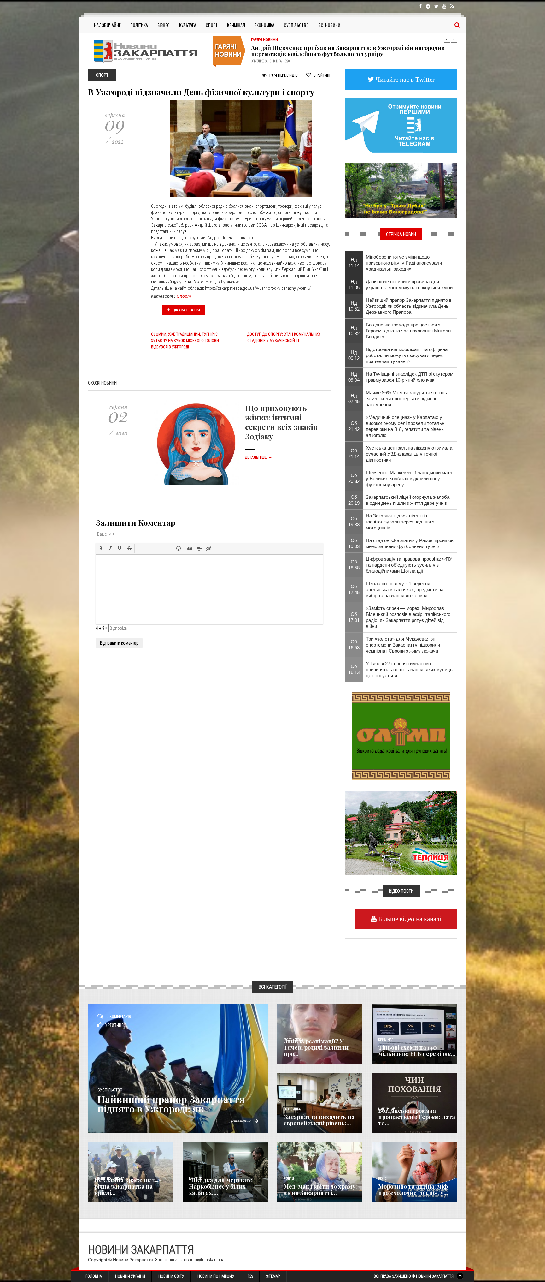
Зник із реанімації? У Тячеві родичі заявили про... (316, 1047)
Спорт (212, 24)
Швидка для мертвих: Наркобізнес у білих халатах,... (221, 1186)
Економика (292, 1109)
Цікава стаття (186, 310)
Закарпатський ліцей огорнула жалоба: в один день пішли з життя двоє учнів (408, 500)
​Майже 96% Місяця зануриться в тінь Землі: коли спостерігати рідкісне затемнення (406, 398)
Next (454, 39)
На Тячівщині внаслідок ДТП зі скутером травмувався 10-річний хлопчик (409, 377)
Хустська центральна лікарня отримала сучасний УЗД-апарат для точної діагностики (409, 453)
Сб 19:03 (354, 543)
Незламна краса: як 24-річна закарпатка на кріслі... (127, 1186)
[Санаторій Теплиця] (401, 832)
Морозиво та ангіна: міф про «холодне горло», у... (413, 1189)
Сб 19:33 (354, 521)
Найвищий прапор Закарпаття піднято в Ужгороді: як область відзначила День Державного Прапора (409, 306)
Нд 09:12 (354, 355)
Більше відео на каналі (409, 918)
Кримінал (236, 24)
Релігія (289, 1178)
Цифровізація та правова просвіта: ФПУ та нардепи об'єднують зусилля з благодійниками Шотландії (409, 565)
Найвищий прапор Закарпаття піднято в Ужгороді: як (171, 1104)
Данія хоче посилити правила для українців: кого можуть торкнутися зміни (409, 284)
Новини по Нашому (215, 1276)
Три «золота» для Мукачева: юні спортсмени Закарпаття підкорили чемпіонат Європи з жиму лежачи (403, 644)
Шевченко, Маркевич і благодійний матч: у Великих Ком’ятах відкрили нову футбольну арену (410, 478)
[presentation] (101, 548)
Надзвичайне (107, 24)
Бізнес (163, 24)
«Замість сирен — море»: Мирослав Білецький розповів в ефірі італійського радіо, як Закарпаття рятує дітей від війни (408, 617)
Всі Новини (329, 24)
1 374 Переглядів (283, 75)
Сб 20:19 (354, 500)
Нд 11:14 (354, 262)
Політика (139, 24)
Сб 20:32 (354, 478)
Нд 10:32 (354, 330)
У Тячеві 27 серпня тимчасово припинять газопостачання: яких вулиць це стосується (409, 669)
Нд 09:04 (354, 377)
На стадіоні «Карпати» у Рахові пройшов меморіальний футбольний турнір (410, 543)
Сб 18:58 (354, 564)
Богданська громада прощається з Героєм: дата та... (416, 1117)
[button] (101, 548)
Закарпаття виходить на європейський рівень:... (319, 1120)
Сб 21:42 (354, 426)
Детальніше (258, 457)
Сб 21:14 (354, 453)
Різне (382, 1178)
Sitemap (273, 1276)
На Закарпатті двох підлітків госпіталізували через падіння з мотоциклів (400, 521)
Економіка (264, 24)
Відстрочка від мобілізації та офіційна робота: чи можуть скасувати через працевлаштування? (407, 355)
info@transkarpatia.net (210, 1259)
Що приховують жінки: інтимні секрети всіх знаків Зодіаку (281, 422)
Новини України (130, 1276)
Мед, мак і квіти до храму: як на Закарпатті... (320, 1189)
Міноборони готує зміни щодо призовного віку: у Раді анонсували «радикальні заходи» (404, 262)
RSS (250, 1276)
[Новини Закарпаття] (149, 51)
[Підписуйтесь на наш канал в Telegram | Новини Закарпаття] (401, 125)
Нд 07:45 (354, 398)
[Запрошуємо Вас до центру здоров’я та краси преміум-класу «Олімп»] (401, 735)
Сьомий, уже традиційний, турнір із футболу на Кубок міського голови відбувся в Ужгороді (185, 340)
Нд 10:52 (354, 306)
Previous (447, 39)
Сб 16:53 (354, 644)
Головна (93, 1276)
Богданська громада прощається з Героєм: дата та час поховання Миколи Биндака (408, 330)
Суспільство (296, 24)
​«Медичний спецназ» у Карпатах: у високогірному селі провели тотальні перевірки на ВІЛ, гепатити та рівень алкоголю (405, 426)
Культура (187, 24)
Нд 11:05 (354, 284)
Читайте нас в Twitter (404, 79)
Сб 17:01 (354, 617)
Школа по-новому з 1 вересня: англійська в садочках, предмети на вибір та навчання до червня (404, 589)
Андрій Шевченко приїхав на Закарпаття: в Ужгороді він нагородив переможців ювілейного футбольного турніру (348, 51)
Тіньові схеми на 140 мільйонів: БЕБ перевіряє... (416, 1051)
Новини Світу (171, 1276)
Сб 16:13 (354, 669)
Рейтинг (322, 75)
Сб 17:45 (354, 589)
